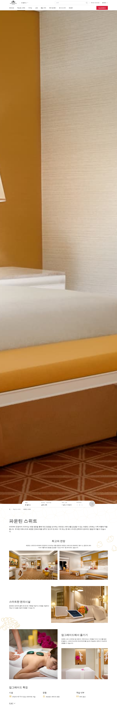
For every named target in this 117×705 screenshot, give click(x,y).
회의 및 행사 (52, 8)
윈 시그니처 (62, 8)
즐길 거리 (43, 8)
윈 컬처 (71, 8)
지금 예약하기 (102, 8)
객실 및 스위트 (21, 8)
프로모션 (11, 8)
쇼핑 (36, 8)
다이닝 (30, 8)
